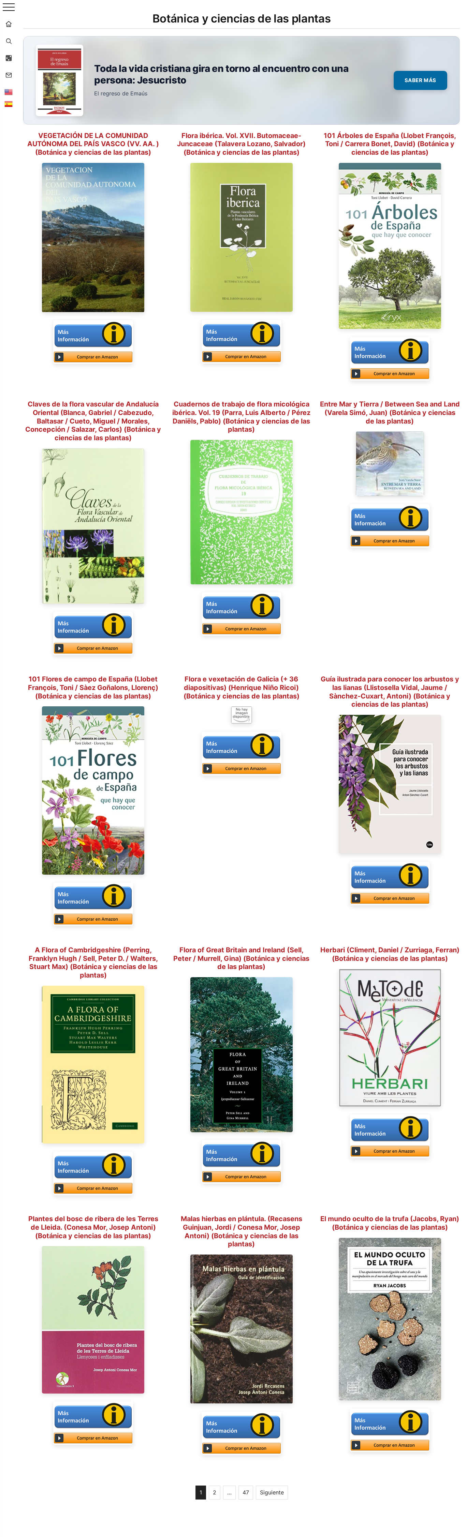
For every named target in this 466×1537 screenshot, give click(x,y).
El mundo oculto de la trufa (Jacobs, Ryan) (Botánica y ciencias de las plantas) (389, 1223)
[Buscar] (8, 41)
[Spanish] (8, 104)
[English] (8, 92)
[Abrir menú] (9, 7)
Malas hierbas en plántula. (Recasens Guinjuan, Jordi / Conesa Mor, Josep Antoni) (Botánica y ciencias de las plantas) (241, 1231)
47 (246, 1492)
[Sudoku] (8, 58)
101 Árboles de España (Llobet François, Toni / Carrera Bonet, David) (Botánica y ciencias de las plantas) (390, 144)
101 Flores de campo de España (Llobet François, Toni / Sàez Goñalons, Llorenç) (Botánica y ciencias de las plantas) (93, 687)
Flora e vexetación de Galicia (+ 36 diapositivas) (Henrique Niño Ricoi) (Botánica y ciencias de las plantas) (242, 687)
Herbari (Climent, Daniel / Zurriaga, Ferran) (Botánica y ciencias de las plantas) (390, 954)
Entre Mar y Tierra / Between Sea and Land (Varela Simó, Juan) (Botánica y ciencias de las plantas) (390, 412)
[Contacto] (8, 75)
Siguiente (272, 1492)
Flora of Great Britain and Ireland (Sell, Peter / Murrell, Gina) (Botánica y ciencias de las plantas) (241, 958)
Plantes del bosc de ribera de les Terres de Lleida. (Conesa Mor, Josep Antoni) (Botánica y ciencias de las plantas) (93, 1227)
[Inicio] (8, 24)
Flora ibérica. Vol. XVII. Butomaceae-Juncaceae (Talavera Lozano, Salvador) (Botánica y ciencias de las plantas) (241, 144)
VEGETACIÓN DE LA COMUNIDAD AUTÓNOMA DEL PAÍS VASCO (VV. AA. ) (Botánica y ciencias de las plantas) (93, 144)
